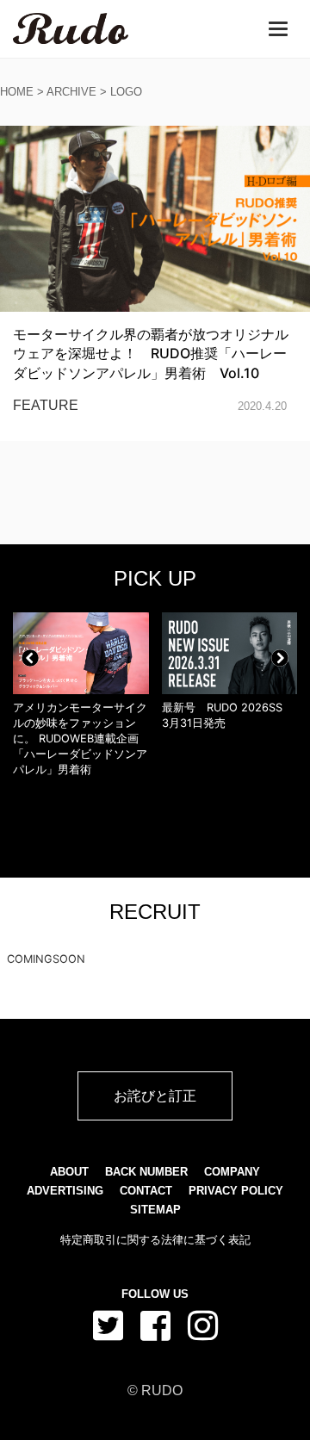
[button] (30, 658)
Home (17, 91)
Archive (71, 91)
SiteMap (155, 1209)
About (69, 1171)
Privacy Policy (236, 1190)
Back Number (146, 1171)
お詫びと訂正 (155, 1095)
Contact (146, 1190)
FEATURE (45, 405)
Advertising (65, 1190)
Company (232, 1171)
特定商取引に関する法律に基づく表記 (155, 1239)
